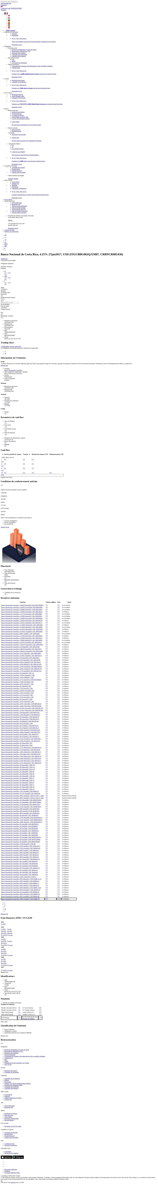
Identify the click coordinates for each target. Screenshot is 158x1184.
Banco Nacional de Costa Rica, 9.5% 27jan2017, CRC (17, 723)
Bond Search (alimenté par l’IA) (21, 51)
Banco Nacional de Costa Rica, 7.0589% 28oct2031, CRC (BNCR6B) (21, 640)
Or (12, 147)
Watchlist (14, 34)
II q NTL (3, 931)
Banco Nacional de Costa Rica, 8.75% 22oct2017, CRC (17, 684)
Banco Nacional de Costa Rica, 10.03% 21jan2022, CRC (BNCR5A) (21, 655)
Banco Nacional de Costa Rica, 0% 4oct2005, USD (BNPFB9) (19, 828)
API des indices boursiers (19, 212)
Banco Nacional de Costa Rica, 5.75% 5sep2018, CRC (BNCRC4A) (21, 671)
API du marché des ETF (19, 209)
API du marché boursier (19, 207)
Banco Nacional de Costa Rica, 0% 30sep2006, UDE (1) (17, 785)
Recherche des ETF (17, 94)
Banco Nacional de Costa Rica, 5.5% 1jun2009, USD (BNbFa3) (20, 791)
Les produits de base (17, 149)
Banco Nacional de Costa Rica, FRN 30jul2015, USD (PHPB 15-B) (21, 888)
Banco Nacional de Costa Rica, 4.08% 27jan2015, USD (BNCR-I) (20, 732)
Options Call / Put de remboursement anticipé (17, 1083)
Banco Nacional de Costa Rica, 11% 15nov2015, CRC (17, 695)
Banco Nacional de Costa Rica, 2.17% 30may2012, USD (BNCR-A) (21, 747)
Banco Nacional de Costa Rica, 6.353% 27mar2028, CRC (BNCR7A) (21, 623)
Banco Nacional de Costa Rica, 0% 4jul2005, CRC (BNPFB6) (19, 833)
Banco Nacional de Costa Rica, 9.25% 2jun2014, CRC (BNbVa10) (20, 848)
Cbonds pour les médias (19, 172)
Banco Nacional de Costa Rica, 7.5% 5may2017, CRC (17, 688)
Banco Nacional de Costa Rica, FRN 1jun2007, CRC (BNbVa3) (20, 855)
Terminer (3, 10)
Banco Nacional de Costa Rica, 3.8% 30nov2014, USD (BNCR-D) (20, 754)
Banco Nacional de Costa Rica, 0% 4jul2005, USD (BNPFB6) (19, 826)
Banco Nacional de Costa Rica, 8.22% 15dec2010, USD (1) (18, 877)
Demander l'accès (13, 228)
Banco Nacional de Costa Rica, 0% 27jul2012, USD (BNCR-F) (19, 725)
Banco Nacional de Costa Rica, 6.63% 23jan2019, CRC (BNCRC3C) (21, 669)
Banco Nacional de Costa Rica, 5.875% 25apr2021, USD (18, 675)
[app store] (6, 1158)
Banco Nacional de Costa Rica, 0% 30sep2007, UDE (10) (18, 765)
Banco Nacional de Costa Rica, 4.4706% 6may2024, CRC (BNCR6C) (21, 638)
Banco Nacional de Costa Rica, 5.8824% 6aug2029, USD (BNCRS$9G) (22, 605)
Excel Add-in (15, 182)
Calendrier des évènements (19, 54)
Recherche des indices (18, 112)
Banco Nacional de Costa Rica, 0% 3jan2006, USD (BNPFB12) (20, 824)
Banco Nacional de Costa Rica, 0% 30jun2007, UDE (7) (17, 778)
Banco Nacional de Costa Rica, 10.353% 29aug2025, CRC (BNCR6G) (22, 629)
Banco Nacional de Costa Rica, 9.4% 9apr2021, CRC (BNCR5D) (20, 647)
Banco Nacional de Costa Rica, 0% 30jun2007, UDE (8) (17, 771)
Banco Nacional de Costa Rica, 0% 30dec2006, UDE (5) (17, 780)
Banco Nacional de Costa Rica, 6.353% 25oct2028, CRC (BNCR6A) (21, 642)
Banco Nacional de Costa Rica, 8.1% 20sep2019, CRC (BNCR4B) (20, 660)
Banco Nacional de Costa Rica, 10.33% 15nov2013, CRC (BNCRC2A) (22, 708)
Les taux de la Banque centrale (20, 118)
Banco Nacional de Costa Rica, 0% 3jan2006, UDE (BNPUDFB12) (21, 837)
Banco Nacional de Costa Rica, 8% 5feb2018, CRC (16, 686)
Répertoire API (16, 204)
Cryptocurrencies (17, 113)
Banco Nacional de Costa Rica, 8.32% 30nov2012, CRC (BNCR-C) (21, 761)
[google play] (18, 1158)
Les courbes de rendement (19, 63)
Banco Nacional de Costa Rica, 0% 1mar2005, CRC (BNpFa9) (19, 874)
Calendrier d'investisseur (19, 56)
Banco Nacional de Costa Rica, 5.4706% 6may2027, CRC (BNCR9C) (21, 616)
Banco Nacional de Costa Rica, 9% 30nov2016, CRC (16, 743)
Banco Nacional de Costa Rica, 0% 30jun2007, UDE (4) (17, 782)
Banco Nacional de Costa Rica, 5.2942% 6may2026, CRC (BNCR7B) (21, 620)
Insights (16, 178)
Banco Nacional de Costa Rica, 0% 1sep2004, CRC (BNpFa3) (19, 870)
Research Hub (16, 169)
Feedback (7, 1171)
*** (5, 273)
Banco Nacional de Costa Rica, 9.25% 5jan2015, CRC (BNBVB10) (21, 806)
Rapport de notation (28, 1018)
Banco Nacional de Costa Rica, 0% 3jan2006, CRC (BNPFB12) (20, 831)
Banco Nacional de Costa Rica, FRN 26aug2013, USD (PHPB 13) (20, 890)
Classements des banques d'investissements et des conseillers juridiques (32, 66)
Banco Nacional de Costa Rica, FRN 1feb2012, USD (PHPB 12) (20, 885)
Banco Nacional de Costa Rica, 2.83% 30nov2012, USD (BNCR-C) (21, 752)
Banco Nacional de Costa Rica (13, 370)
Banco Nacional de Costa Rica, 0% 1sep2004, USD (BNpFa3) (19, 861)
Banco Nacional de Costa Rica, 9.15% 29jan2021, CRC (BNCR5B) (21, 653)
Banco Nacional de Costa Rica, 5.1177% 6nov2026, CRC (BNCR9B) (21, 614)
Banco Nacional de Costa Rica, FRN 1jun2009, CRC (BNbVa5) (20, 857)
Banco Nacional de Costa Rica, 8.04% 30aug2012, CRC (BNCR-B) (21, 758)
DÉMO (10, 220)
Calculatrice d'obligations (19, 188)
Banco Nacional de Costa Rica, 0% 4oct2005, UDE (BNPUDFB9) (20, 839)
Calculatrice (7, 1151)
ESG (13, 59)
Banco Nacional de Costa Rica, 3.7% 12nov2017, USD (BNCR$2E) (21, 679)
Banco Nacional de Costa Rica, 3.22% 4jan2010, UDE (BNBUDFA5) (21, 820)
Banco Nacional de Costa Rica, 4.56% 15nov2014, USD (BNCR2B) (21, 706)
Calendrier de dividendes (19, 82)
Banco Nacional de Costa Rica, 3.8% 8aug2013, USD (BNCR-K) (20, 712)
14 (5, 909)
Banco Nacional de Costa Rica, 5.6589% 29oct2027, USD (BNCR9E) (21, 609)
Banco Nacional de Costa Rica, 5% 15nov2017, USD (16, 699)
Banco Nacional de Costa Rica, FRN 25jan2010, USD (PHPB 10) (20, 894)
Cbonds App (15, 183)
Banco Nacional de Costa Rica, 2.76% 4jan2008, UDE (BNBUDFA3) (21, 817)
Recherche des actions (18, 80)
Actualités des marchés (18, 167)
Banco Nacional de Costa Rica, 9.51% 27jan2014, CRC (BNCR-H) (21, 739)
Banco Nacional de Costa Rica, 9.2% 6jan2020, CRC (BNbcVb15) (20, 804)
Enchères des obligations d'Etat (13, 1085)
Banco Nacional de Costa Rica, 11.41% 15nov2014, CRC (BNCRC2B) (22, 710)
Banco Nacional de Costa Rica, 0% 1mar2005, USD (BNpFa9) (19, 866)
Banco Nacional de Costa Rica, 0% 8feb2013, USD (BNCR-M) (19, 721)
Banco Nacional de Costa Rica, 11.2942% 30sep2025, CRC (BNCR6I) (22, 625)
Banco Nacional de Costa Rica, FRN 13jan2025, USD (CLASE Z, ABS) (22, 798)
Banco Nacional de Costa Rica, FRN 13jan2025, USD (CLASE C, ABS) (22, 796)
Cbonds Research (17, 171)
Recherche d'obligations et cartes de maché (24, 49)
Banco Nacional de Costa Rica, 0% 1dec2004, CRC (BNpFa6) (19, 872)
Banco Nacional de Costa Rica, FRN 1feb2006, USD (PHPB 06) (20, 881)
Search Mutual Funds (18, 96)
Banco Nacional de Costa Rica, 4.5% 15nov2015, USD (17, 697)
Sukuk (13, 61)
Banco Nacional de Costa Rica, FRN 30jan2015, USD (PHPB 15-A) (21, 879)
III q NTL (4, 933)
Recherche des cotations (19, 53)
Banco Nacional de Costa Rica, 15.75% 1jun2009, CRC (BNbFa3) (20, 793)
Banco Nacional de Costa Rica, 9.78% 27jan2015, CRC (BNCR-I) (20, 741)
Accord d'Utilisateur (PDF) (12, 1173)
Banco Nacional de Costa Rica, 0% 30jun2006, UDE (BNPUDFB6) (21, 802)
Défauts (6, 1080)
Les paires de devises (18, 115)
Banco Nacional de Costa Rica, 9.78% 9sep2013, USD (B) (18, 844)
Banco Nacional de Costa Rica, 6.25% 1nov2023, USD (17, 693)
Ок (2, 1181)
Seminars (10, 178)
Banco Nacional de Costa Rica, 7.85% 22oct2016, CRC (17, 682)
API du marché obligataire (19, 206)
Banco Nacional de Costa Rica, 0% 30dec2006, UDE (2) (17, 787)
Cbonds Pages (16, 68)
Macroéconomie (16, 131)
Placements (7, 1082)
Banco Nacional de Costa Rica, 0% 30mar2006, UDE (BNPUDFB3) (21, 800)
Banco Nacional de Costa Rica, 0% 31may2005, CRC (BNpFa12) (20, 868)
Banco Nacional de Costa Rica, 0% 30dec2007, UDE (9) (17, 774)
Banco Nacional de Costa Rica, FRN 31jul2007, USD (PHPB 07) (21, 899)
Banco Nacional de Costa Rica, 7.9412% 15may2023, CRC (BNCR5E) (22, 644)
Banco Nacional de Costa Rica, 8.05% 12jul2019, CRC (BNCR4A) (21, 662)
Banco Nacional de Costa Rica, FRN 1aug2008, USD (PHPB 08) (20, 896)
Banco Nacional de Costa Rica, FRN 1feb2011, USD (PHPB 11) (20, 883)
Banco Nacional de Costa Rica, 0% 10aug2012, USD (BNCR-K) (20, 717)
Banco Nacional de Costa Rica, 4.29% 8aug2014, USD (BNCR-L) (20, 715)
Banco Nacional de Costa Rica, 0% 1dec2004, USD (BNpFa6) (19, 863)
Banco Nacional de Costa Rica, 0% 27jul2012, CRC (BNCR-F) (19, 734)
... (4, 250)
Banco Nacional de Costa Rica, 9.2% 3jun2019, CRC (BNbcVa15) (20, 846)
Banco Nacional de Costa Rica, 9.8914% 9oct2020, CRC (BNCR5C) (21, 649)
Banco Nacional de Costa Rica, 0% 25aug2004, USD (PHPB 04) (20, 892)
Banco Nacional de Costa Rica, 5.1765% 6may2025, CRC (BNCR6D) (21, 636)
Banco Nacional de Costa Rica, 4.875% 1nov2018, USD (17, 690)
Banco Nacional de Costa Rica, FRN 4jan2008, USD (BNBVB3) (20, 809)
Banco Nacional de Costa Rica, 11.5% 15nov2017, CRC (17, 701)
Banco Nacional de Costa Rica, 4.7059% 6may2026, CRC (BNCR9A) (21, 612)
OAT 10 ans (7, 1064)
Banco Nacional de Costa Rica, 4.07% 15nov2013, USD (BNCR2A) (21, 704)
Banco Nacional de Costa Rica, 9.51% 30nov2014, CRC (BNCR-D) (21, 763)
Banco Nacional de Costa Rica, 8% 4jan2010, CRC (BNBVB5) (19, 815)
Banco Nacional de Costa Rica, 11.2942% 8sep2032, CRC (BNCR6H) (22, 627)
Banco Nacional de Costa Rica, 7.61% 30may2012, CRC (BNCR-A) (21, 756)
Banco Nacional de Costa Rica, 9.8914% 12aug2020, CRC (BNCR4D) (22, 651)
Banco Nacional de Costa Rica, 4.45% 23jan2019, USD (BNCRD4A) (21, 666)
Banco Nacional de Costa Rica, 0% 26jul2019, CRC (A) (17, 673)
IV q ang (9, 935)
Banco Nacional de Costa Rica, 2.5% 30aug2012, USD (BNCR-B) (20, 750)
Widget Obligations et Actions (13, 1098)
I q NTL (3, 924)
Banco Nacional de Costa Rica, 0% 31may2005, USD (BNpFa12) (20, 859)
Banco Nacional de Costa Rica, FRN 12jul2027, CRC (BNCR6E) (20, 634)
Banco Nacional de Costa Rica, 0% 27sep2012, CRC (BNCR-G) (20, 736)
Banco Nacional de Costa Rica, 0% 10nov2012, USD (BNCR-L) (20, 719)
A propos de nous (9, 230)
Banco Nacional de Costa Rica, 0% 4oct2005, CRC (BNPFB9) (19, 835)
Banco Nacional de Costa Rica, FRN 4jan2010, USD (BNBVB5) (20, 811)
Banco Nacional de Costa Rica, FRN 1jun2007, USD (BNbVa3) (20, 850)
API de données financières (20, 211)
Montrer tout (4, 365)
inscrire (13, 1182)
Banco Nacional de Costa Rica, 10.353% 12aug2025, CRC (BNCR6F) (22, 631)
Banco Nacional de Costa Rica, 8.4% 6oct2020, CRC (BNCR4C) (20, 658)
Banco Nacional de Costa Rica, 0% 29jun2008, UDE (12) (18, 769)
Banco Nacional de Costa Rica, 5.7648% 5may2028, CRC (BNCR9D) (21, 618)
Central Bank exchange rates (20, 117)
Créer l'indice (8, 1117)
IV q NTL (4, 935)
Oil (13, 145)
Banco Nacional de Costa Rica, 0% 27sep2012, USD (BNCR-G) (20, 728)
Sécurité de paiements (10, 1145)
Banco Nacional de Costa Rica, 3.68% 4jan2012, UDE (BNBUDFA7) (21, 822)
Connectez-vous (5, 8)
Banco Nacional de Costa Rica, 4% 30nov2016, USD (16, 745)
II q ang (9, 931)
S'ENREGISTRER (16, 8)
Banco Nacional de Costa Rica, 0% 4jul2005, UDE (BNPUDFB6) (20, 842)
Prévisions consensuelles (19, 134)
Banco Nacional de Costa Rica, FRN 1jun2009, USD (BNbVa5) (20, 852)
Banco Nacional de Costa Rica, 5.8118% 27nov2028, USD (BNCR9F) (22, 607)
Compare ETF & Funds (18, 98)
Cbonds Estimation (9, 1054)
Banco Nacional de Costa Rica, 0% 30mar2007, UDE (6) (17, 776)
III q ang (9, 933)
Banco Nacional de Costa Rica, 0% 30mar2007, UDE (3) (17, 789)
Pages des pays (16, 129)
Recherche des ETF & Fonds (12, 1126)
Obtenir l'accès (5, 527)
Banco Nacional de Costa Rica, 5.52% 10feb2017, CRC (17, 677)
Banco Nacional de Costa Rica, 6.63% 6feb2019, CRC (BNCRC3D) (21, 664)
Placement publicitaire (10, 1169)
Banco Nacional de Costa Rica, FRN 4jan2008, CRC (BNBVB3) (20, 813)
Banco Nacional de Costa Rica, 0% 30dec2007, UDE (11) (18, 767)
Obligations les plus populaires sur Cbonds (16, 1063)
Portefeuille (15, 35)
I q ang (9, 929)
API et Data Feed (17, 203)
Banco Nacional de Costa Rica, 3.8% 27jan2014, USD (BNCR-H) (20, 730)
